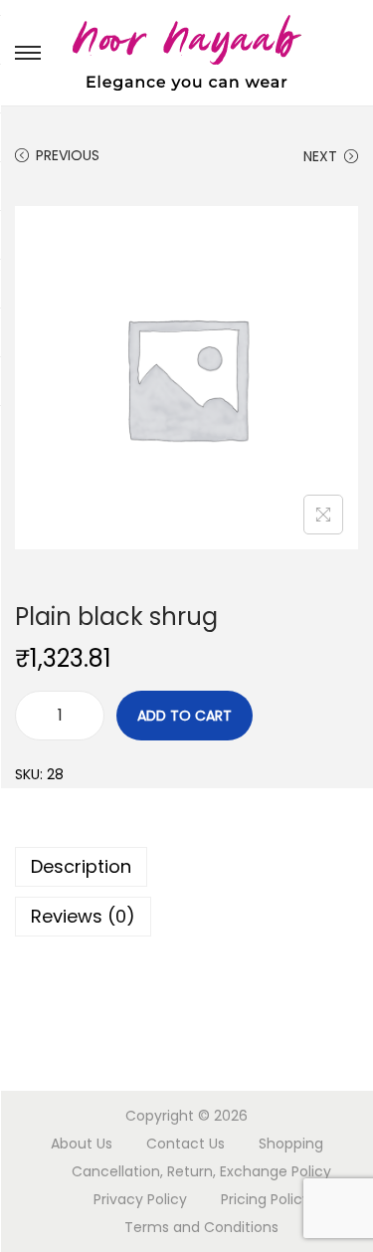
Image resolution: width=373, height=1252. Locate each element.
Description (81, 866)
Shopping (291, 1143)
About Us (81, 1143)
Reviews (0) (83, 916)
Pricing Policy (265, 1199)
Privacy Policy (140, 1199)
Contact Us (185, 1143)
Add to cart (184, 716)
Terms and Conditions (201, 1227)
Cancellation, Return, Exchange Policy (201, 1171)
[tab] (186, 867)
